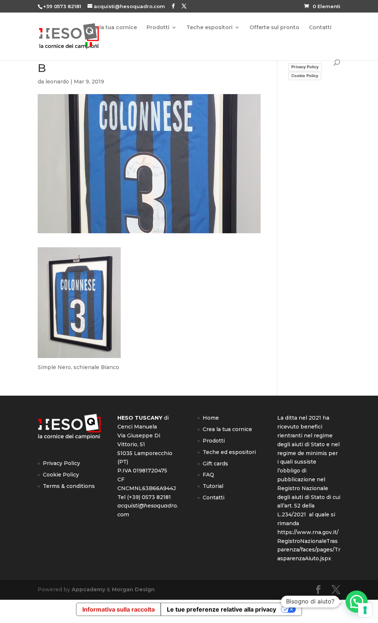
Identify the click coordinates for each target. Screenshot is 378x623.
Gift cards (215, 463)
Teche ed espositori (229, 452)
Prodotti (158, 28)
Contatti (320, 28)
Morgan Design (133, 589)
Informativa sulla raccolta (118, 609)
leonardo (57, 81)
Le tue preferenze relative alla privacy (221, 609)
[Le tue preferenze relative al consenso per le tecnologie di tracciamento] (365, 610)
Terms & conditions (69, 486)
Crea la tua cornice (111, 28)
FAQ (208, 474)
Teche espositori (209, 28)
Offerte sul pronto (274, 28)
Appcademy (88, 589)
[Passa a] (92, 50)
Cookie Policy (304, 75)
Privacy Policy (305, 66)
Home (211, 417)
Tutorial (213, 486)
